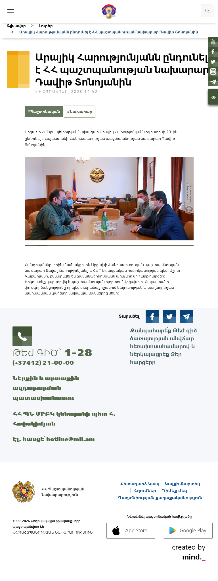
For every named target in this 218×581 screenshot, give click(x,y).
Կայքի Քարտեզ (182, 483)
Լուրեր (46, 25)
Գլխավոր (16, 25)
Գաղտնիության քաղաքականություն (160, 497)
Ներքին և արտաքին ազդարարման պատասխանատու (45, 388)
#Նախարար (79, 111)
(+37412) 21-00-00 (43, 362)
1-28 (78, 352)
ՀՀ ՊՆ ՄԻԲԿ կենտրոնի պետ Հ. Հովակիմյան (63, 418)
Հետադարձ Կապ (140, 483)
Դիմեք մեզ (174, 490)
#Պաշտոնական (44, 111)
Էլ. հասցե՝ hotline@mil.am (53, 439)
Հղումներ (145, 490)
